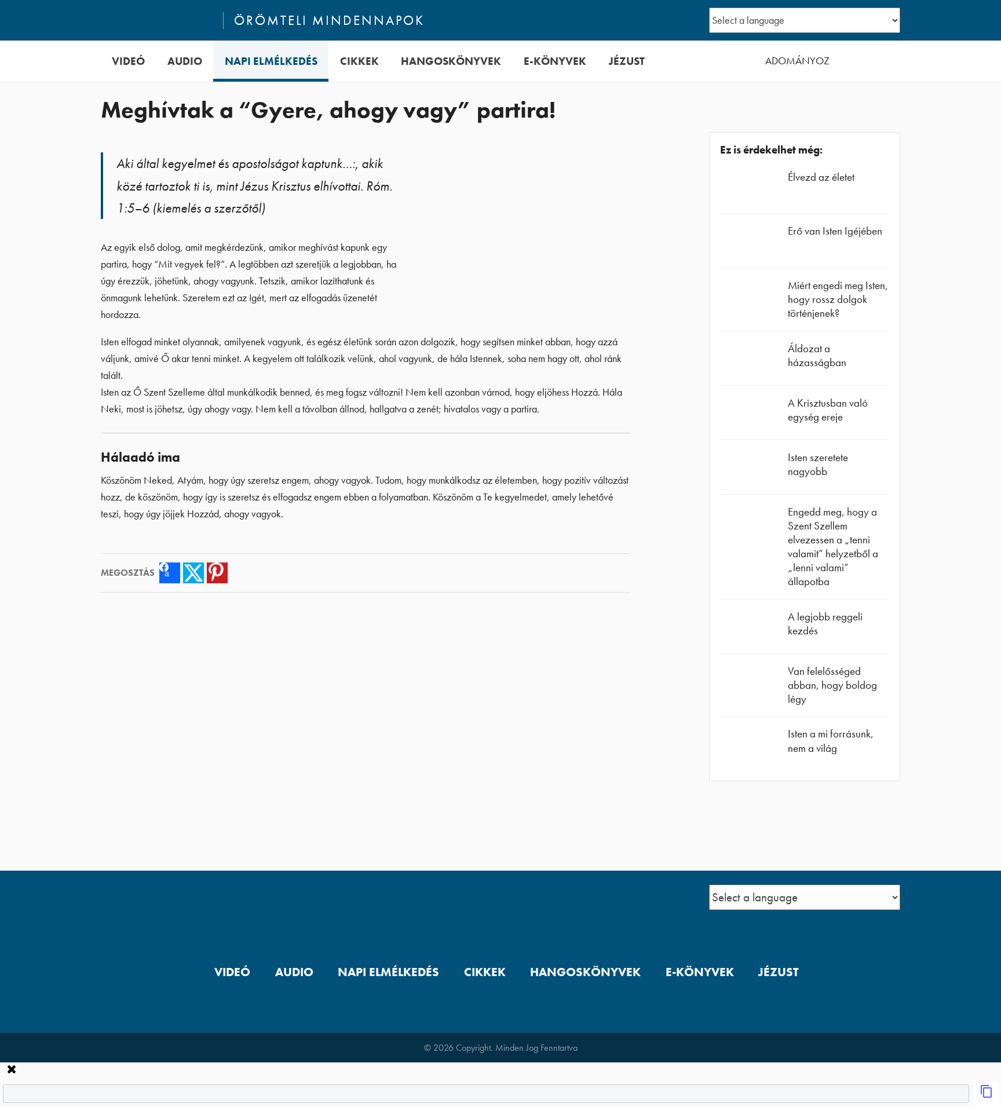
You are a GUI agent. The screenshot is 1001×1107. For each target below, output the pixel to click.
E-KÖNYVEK (555, 61)
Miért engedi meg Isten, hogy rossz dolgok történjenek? (838, 299)
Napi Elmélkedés (271, 61)
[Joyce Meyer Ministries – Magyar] (157, 20)
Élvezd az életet (821, 177)
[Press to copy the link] (986, 1095)
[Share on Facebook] (169, 572)
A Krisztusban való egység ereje (828, 410)
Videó (128, 61)
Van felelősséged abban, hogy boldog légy (832, 685)
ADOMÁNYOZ (797, 60)
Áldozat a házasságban (817, 355)
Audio (184, 61)
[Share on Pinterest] (217, 572)
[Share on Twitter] (193, 572)
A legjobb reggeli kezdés (825, 623)
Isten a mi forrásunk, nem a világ (831, 740)
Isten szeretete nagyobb (818, 464)
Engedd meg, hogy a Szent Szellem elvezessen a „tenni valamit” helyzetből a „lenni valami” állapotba (833, 547)
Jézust (627, 61)
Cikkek (359, 61)
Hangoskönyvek (451, 61)
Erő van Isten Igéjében (835, 231)
